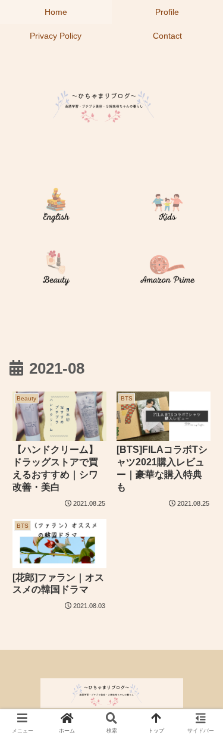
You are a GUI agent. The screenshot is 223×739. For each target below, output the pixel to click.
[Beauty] (56, 270)
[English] (56, 207)
